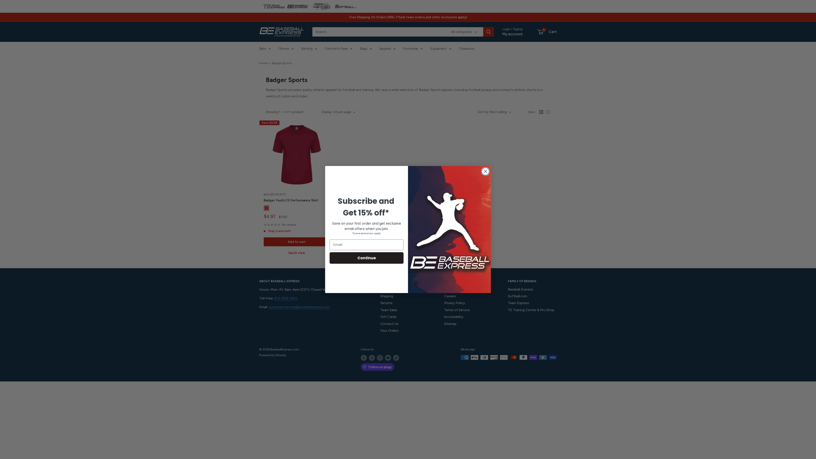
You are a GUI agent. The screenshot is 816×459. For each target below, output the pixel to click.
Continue (366, 258)
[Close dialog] (485, 171)
